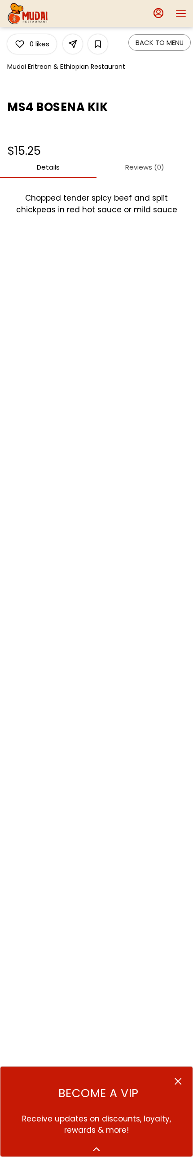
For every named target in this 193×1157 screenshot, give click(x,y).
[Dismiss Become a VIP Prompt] (178, 1081)
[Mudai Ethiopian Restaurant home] (47, 13)
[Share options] (73, 44)
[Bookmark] (98, 44)
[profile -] (158, 13)
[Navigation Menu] (181, 13)
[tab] (48, 167)
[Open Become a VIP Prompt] (96, 1149)
